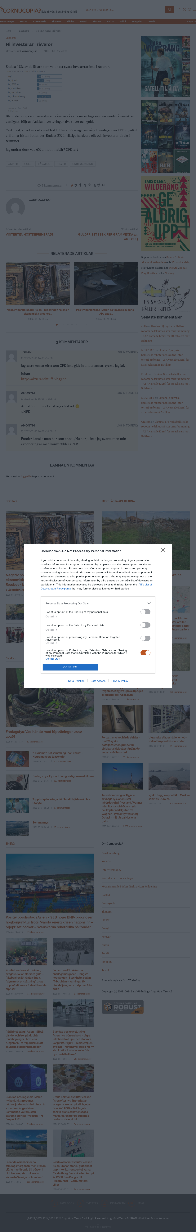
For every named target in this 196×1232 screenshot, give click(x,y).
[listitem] (98, 603)
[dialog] (98, 616)
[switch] (145, 611)
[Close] (164, 551)
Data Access (98, 680)
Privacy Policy (119, 680)
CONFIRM (70, 667)
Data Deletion (76, 680)
